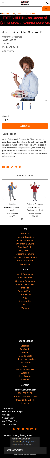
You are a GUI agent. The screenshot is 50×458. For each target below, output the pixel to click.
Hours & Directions (25, 237)
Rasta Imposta (25, 356)
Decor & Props (25, 291)
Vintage (25, 308)
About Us (25, 233)
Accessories (25, 301)
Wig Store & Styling (25, 243)
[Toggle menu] (3, 3)
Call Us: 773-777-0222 (25, 13)
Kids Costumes (25, 277)
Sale (25, 304)
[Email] (8, 167)
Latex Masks (25, 294)
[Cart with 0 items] (47, 3)
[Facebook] (3, 167)
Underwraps (25, 362)
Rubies (25, 352)
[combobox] (21, 8)
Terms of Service (25, 260)
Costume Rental (25, 240)
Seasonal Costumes (25, 281)
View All (25, 379)
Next (44, 197)
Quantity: (6, 116)
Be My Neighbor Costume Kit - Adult (35, 208)
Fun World (25, 349)
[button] (25, 442)
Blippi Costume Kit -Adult (12, 208)
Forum (25, 366)
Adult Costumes (25, 274)
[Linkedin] (16, 167)
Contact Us (25, 264)
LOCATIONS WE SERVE (14, 450)
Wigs (25, 298)
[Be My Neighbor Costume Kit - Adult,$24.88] (35, 191)
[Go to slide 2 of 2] (25, 219)
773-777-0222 (25, 393)
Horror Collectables (25, 284)
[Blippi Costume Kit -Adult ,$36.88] (12, 191)
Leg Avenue (25, 376)
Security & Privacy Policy (25, 257)
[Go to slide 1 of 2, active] (22, 219)
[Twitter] (12, 167)
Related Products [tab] (25, 175)
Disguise (25, 345)
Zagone (25, 372)
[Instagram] (27, 429)
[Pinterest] (20, 167)
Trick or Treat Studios (25, 359)
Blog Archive (25, 250)
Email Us (25, 403)
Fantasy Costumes (25, 369)
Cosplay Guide (25, 247)
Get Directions (8, 13)
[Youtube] (23, 429)
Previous (2, 197)
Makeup (25, 287)
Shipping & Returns (25, 254)
